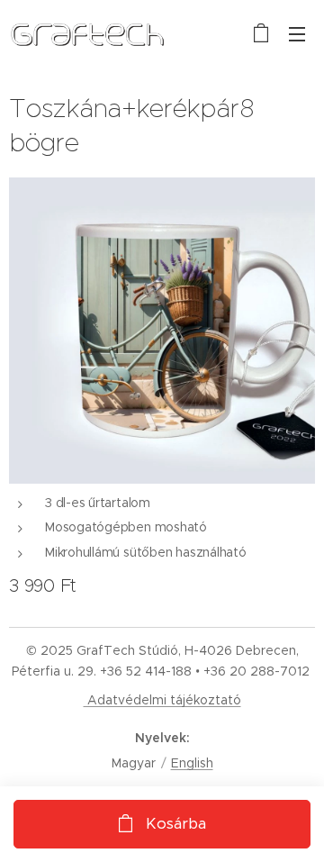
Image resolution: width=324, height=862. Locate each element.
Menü (297, 33)
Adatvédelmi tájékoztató (162, 700)
